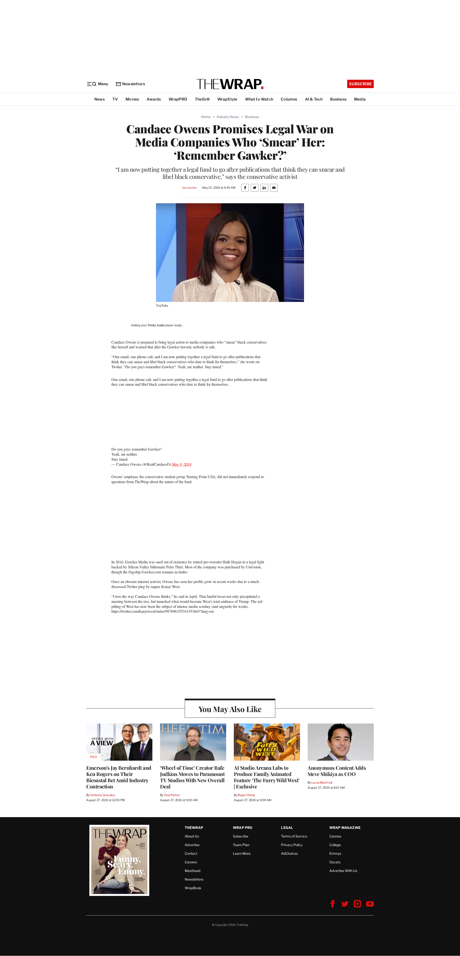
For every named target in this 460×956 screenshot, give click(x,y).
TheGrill (202, 99)
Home (206, 117)
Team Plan (241, 845)
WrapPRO (178, 99)
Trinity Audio (156, 325)
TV (115, 99)
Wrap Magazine (345, 828)
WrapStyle (227, 99)
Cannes (335, 836)
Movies (132, 99)
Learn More (242, 853)
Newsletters (133, 84)
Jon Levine (189, 187)
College (335, 845)
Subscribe (360, 84)
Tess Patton (172, 795)
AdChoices (289, 853)
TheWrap (194, 828)
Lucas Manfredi (321, 782)
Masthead (192, 871)
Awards (154, 99)
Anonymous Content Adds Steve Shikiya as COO (337, 770)
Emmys (335, 853)
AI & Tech (314, 99)
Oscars (334, 862)
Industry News (228, 117)
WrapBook (193, 888)
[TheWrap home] (230, 84)
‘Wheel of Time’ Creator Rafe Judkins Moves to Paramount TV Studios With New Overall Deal (192, 776)
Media (360, 99)
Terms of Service (294, 836)
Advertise (192, 845)
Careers (191, 862)
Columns (289, 99)
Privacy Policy (292, 845)
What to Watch (259, 99)
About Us (192, 836)
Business (338, 99)
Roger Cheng (246, 795)
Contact (191, 853)
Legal (287, 828)
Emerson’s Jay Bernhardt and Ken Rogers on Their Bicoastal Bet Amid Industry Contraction (118, 776)
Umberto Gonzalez (102, 795)
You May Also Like (230, 709)
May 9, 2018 (181, 464)
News (99, 99)
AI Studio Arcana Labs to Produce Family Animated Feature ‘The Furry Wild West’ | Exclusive (266, 776)
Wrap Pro (243, 828)
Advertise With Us (343, 871)
